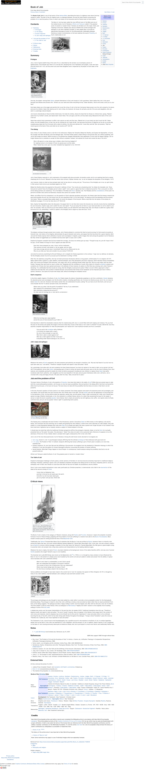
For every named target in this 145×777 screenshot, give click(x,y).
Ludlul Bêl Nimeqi (40, 631)
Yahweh (105, 278)
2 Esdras (64, 685)
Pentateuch (54, 701)
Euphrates (33, 68)
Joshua (104, 29)
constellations (100, 190)
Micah (90, 680)
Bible (34, 745)
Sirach (103, 685)
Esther (104, 43)
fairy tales (47, 607)
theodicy (92, 33)
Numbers (105, 26)
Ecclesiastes (106, 50)
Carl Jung (35, 440)
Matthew (50, 691)
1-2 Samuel (97, 676)
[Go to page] (143, 2)
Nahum (95, 680)
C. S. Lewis (36, 442)
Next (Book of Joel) (109, 12)
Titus (100, 693)
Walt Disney (71, 605)
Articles (25, 2)
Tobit (107, 685)
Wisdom (50, 687)
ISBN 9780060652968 (83, 654)
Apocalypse (47, 702)
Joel (72, 680)
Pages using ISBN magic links (41, 752)
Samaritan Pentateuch (52, 708)
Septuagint (41, 708)
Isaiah (104, 55)
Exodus (104, 22)
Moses (90, 541)
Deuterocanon (43, 687)
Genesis (105, 21)
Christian (42, 674)
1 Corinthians (81, 691)
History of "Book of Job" (40, 735)
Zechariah (56, 682)
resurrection (104, 467)
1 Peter (62, 695)
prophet (103, 264)
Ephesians (104, 691)
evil (38, 19)
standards (34, 721)
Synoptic (92, 701)
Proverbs (105, 49)
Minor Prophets (109, 64)
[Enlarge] (44, 93)
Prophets (80, 701)
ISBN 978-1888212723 (100, 656)
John (64, 691)
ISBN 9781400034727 (90, 652)
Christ (50, 469)
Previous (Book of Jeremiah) (38, 12)
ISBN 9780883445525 (91, 648)
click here (79, 724)
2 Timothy (94, 693)
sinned (86, 392)
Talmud (42, 541)
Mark (55, 691)
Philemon (106, 693)
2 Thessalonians (78, 693)
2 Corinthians (90, 691)
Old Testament (43, 679)
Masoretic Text (42, 710)
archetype (81, 440)
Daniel (104, 62)
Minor (75, 701)
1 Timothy (87, 693)
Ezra (104, 40)
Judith (82, 685)
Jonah (86, 680)
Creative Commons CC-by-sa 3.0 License (70, 721)
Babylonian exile (67, 538)
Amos (76, 680)
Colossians (51, 693)
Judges (104, 31)
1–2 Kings (105, 36)
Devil (101, 430)
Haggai (50, 682)
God (59, 278)
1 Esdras (58, 685)
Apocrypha (43, 685)
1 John (72, 695)
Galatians (97, 691)
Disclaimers (10, 759)
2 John (78, 695)
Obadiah (81, 680)
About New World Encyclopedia (10, 757)
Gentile (33, 552)
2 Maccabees (97, 685)
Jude (87, 695)
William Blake (38, 416)
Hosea (68, 680)
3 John (83, 695)
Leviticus (105, 24)
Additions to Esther (73, 685)
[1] (72, 554)
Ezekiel (104, 61)
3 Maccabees (64, 687)
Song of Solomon (107, 52)
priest (51, 369)
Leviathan (50, 329)
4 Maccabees (72, 687)
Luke (60, 691)
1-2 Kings (104, 676)
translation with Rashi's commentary (64, 667)
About (32, 2)
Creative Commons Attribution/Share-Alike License (29, 763)
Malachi (62, 682)
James (56, 695)
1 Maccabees (88, 685)
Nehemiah (105, 42)
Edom (55, 550)
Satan (52, 100)
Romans (73, 691)
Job (49, 671)
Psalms (104, 47)
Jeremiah (105, 57)
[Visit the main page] (11, 2)
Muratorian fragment (89, 708)
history (42, 729)
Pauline (103, 701)
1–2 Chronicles (106, 38)
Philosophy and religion (39, 747)
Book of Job (36, 729)
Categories (34, 743)
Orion (73, 190)
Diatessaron (78, 708)
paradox (54, 398)
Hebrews (50, 695)
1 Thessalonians (67, 693)
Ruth (104, 33)
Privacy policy (10, 756)
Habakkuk (101, 680)
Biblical (62, 699)
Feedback (38, 2)
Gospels (86, 701)
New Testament (43, 693)
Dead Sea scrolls (64, 708)
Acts (68, 691)
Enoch (86, 689)
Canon (33, 698)
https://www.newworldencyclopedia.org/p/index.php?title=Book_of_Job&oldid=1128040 (64, 742)
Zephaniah (108, 680)
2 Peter (67, 695)
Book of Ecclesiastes (101, 536)
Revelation (94, 695)
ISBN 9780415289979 (73, 650)
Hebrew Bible (107, 17)
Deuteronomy (106, 28)
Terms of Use (68, 763)
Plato (63, 425)
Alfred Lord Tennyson (78, 24)
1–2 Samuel (105, 35)
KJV (60, 704)
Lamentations (106, 59)
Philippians (59, 693)
